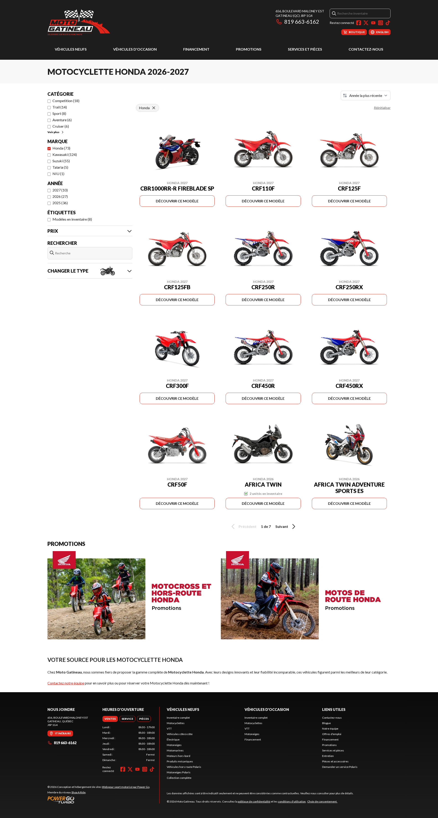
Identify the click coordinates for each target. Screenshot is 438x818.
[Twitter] (366, 23)
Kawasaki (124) (64, 154)
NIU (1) (58, 173)
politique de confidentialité (254, 801)
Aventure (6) (62, 120)
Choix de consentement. (322, 801)
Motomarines (175, 750)
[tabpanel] (128, 743)
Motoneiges (174, 745)
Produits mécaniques (180, 761)
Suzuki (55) (61, 161)
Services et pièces (305, 49)
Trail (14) (59, 107)
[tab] (110, 719)
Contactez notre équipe (65, 683)
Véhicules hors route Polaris (184, 767)
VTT (169, 728)
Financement (196, 49)
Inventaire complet (178, 717)
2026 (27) (60, 196)
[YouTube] (373, 23)
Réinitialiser (382, 108)
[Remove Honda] (153, 108)
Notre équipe (330, 728)
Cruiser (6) (60, 126)
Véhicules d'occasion (135, 49)
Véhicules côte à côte (180, 734)
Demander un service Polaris (339, 767)
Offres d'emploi (331, 734)
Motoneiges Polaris (178, 772)
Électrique (173, 739)
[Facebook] (358, 23)
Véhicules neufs (71, 49)
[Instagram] (380, 23)
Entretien (328, 756)
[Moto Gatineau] (78, 22)
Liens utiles (333, 709)
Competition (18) (65, 100)
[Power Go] (98, 799)
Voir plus (53, 132)
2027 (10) (60, 190)
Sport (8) (59, 113)
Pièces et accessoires (335, 761)
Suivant (281, 526)
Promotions (248, 49)
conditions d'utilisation (292, 801)
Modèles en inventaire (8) (72, 219)
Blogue (326, 723)
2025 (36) (60, 203)
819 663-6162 (301, 21)
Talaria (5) (60, 167)
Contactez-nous (366, 49)
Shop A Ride (78, 792)
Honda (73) (61, 148)
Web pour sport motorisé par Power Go (125, 787)
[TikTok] (388, 23)
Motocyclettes (176, 723)
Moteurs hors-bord (178, 756)
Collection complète (179, 777)
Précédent (247, 526)
